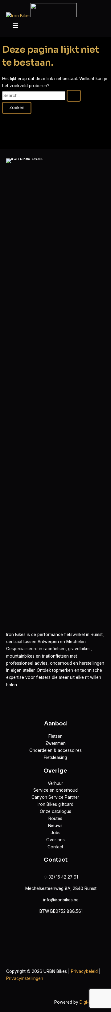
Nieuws (55, 825)
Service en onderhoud (55, 790)
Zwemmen (55, 743)
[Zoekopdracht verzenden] (74, 96)
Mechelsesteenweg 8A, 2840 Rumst (61, 888)
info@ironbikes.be (61, 899)
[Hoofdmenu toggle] (15, 26)
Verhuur (55, 783)
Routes (55, 818)
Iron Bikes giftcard (55, 804)
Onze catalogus (55, 811)
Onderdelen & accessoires (55, 750)
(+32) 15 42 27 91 (61, 877)
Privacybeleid (84, 971)
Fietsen (55, 736)
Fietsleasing (55, 757)
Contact (55, 846)
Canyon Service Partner (55, 797)
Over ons (55, 839)
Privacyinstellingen (24, 978)
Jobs (55, 832)
